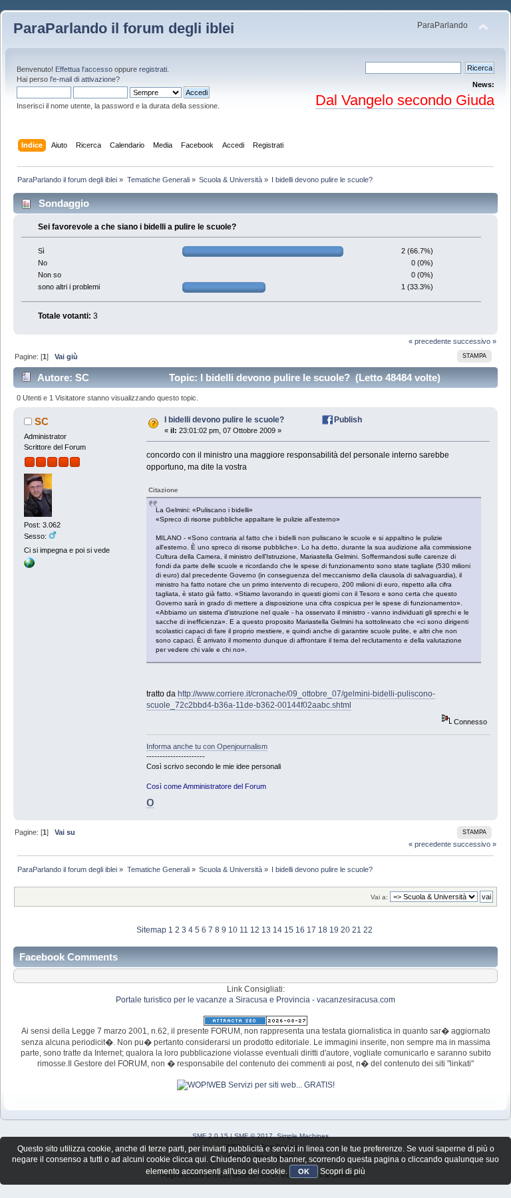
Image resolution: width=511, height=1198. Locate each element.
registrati (153, 69)
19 (334, 930)
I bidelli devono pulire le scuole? (224, 419)
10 (233, 930)
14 (277, 930)
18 (322, 930)
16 (300, 930)
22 (368, 930)
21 (356, 930)
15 (288, 930)
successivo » (474, 341)
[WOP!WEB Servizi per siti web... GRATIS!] (256, 1085)
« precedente (430, 341)
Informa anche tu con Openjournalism (206, 746)
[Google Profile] (29, 565)
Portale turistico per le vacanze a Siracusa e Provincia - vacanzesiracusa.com (255, 999)
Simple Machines (303, 1135)
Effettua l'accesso (83, 69)
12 (254, 930)
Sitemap (151, 930)
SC (42, 421)
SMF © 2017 (253, 1135)
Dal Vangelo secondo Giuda (404, 100)
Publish (348, 419)
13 (266, 930)
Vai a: (379, 897)
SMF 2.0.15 (210, 1135)
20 (345, 930)
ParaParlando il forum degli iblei (123, 28)
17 (311, 930)
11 (244, 930)
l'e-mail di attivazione (83, 79)
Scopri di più (342, 1171)
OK (303, 1171)
